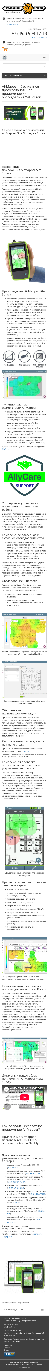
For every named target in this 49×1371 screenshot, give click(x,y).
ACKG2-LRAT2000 (37, 1194)
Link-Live (25, 751)
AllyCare (5, 449)
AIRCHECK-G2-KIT (33, 1173)
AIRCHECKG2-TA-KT (16, 1182)
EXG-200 (17, 1202)
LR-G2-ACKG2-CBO (16, 1188)
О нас (6, 1350)
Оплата (7, 1347)
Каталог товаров (13, 75)
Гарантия (8, 1345)
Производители (13, 1309)
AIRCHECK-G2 (13, 1167)
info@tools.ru (12, 24)
